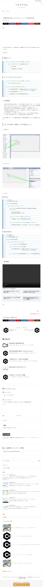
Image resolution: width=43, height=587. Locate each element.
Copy (39, 62)
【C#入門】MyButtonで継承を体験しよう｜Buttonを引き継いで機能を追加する (22, 506)
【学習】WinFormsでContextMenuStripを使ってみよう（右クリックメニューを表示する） (24, 483)
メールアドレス (18, 415)
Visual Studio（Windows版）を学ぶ (16, 343)
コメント (4, 404)
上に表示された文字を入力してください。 (10, 427)
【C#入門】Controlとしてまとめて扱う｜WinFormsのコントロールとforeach (22, 499)
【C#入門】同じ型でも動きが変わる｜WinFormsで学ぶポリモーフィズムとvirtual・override (24, 491)
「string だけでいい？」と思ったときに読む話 (18, 359)
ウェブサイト (5, 420)
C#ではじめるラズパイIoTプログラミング (17, 367)
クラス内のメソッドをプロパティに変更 (17, 375)
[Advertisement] (21, 37)
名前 (3, 415)
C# (8, 11)
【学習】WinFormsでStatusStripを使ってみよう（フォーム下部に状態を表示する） (23, 476)
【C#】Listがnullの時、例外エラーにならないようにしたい (21, 351)
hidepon (38, 313)
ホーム (5, 11)
